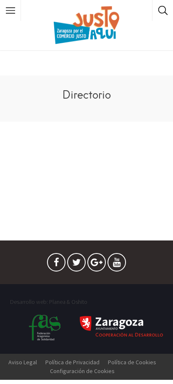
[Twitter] (76, 264)
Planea (57, 302)
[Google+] (96, 264)
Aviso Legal (22, 362)
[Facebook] (56, 264)
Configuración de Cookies (82, 371)
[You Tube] (116, 264)
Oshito (79, 302)
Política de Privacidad (72, 362)
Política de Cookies (132, 362)
